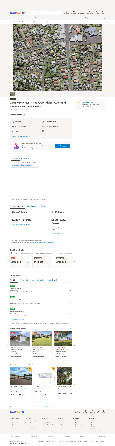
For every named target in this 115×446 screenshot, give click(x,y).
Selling (86, 18)
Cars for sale (47, 421)
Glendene (30, 21)
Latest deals (15, 421)
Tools (92, 18)
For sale (24, 18)
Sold (34, 18)
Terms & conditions (82, 441)
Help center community (96, 431)
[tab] (15, 159)
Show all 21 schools (16, 320)
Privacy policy (72, 441)
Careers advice (63, 423)
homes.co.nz (34, 436)
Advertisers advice (64, 427)
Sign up (97, 13)
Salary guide (62, 429)
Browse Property (14, 18)
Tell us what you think (53, 407)
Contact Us (102, 441)
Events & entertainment (81, 425)
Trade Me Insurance (14, 436)
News (59, 441)
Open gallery (58, 88)
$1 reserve (14, 427)
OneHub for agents (32, 427)
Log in (102, 13)
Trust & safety (94, 425)
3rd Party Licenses (95, 427)
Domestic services (79, 423)
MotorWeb (50, 436)
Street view (15, 165)
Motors (46, 418)
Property (16, 21)
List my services (79, 429)
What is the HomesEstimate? (21, 224)
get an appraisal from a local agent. (43, 242)
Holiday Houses (83, 436)
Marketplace (15, 418)
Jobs (61, 418)
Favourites (92, 412)
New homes (40, 18)
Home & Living (15, 429)
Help (92, 421)
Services (77, 418)
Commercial (48, 18)
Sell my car (46, 429)
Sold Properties (31, 423)
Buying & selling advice (49, 425)
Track (64, 146)
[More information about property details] (24, 115)
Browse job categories (65, 421)
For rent (30, 18)
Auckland (24, 21)
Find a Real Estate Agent (34, 429)
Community (94, 418)
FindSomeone (101, 436)
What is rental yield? (57, 233)
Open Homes (31, 425)
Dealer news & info (48, 427)
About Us (48, 441)
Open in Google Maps (26, 165)
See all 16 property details (20, 136)
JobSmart (62, 425)
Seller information (95, 429)
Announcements (95, 423)
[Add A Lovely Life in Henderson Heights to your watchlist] (29, 369)
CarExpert (66, 436)
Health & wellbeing (79, 427)
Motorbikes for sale (48, 423)
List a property (101, 18)
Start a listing (78, 412)
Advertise (65, 441)
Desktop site (41, 441)
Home (11, 21)
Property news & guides (33, 421)
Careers (54, 441)
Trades (77, 421)
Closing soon (15, 425)
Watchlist (85, 412)
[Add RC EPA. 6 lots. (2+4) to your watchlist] (52, 369)
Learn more (39, 406)
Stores (13, 423)
